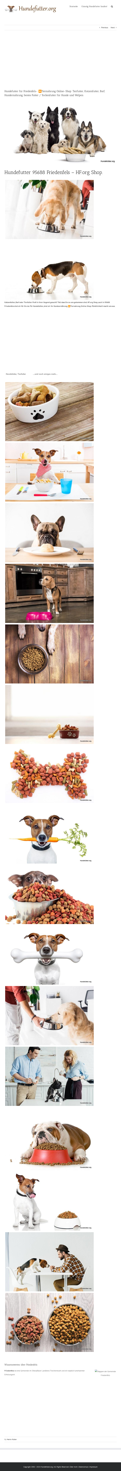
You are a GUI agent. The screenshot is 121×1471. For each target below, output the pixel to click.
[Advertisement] (60, 59)
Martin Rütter (12, 1439)
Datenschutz (83, 1467)
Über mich (73, 1467)
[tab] (15, 374)
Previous (104, 27)
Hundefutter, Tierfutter (16, 374)
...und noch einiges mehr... (45, 374)
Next (113, 27)
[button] (112, 6)
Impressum (93, 1467)
